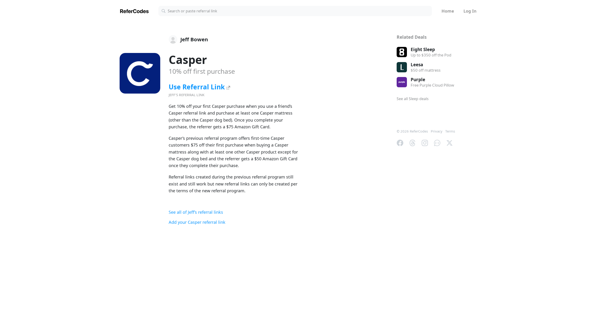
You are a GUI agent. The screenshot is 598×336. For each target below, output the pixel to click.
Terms (450, 131)
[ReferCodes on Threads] (412, 142)
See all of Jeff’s (196, 212)
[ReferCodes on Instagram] (424, 142)
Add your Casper (197, 222)
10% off (202, 71)
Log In (470, 11)
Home (447, 11)
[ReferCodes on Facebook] (400, 142)
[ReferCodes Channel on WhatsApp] (437, 142)
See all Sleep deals (413, 98)
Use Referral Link (197, 86)
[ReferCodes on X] (449, 142)
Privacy (436, 131)
